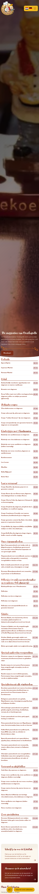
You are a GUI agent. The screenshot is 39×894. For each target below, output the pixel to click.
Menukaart (7, 353)
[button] (31, 8)
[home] (8, 8)
